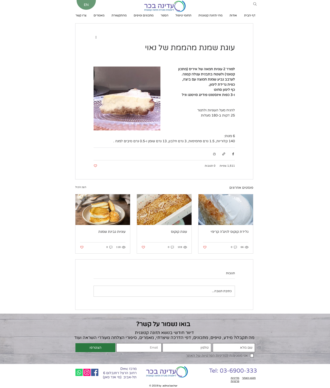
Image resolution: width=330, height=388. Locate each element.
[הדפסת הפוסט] (214, 154)
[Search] (255, 4)
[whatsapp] (79, 372)
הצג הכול (80, 187)
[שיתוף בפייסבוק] (233, 154)
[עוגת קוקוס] (164, 209)
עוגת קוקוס (179, 232)
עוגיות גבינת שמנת (111, 232)
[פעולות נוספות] (96, 37)
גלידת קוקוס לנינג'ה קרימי (229, 232)
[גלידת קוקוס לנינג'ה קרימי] (225, 209)
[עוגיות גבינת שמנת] (102, 209)
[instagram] (87, 372)
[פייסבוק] (94, 372)
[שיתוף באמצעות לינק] (224, 154)
